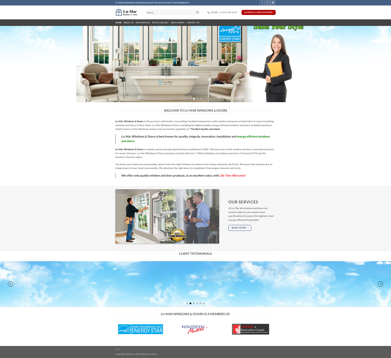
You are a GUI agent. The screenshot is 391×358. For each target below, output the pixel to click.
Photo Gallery (160, 22)
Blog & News (178, 22)
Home (118, 22)
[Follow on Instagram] (267, 2)
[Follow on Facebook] (262, 2)
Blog (118, 349)
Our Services (143, 22)
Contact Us (192, 22)
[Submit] (197, 12)
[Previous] (11, 64)
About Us (128, 22)
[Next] (379, 64)
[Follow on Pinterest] (272, 2)
